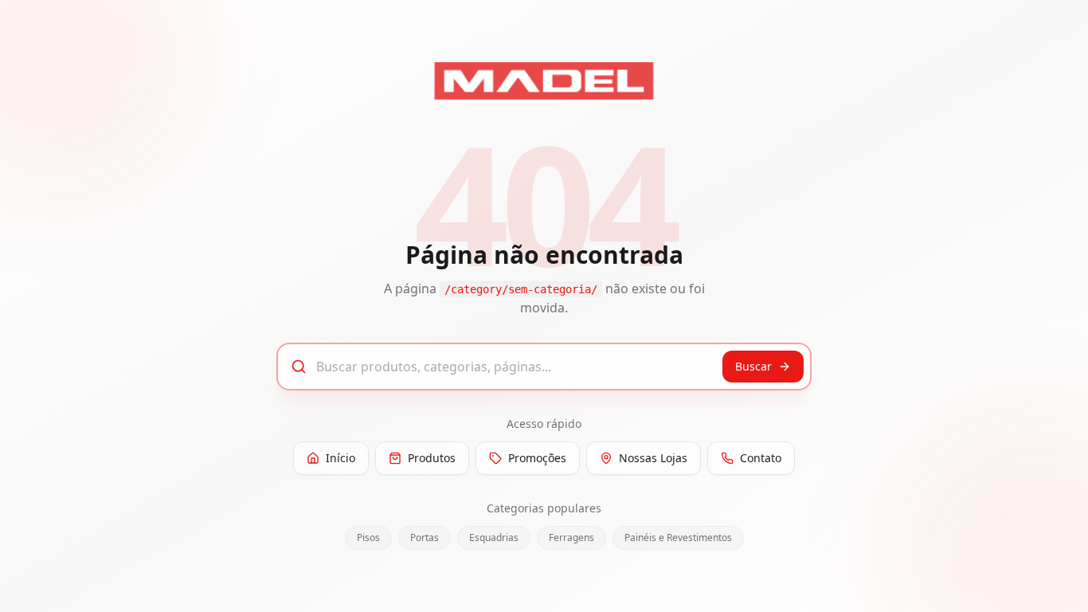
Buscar (753, 366)
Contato (760, 457)
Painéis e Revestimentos (678, 537)
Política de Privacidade (249, 590)
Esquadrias (494, 537)
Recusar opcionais (908, 582)
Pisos (368, 537)
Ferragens (571, 537)
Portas (424, 537)
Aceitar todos (1027, 582)
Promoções (537, 457)
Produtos (432, 457)
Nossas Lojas (653, 457)
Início (340, 457)
